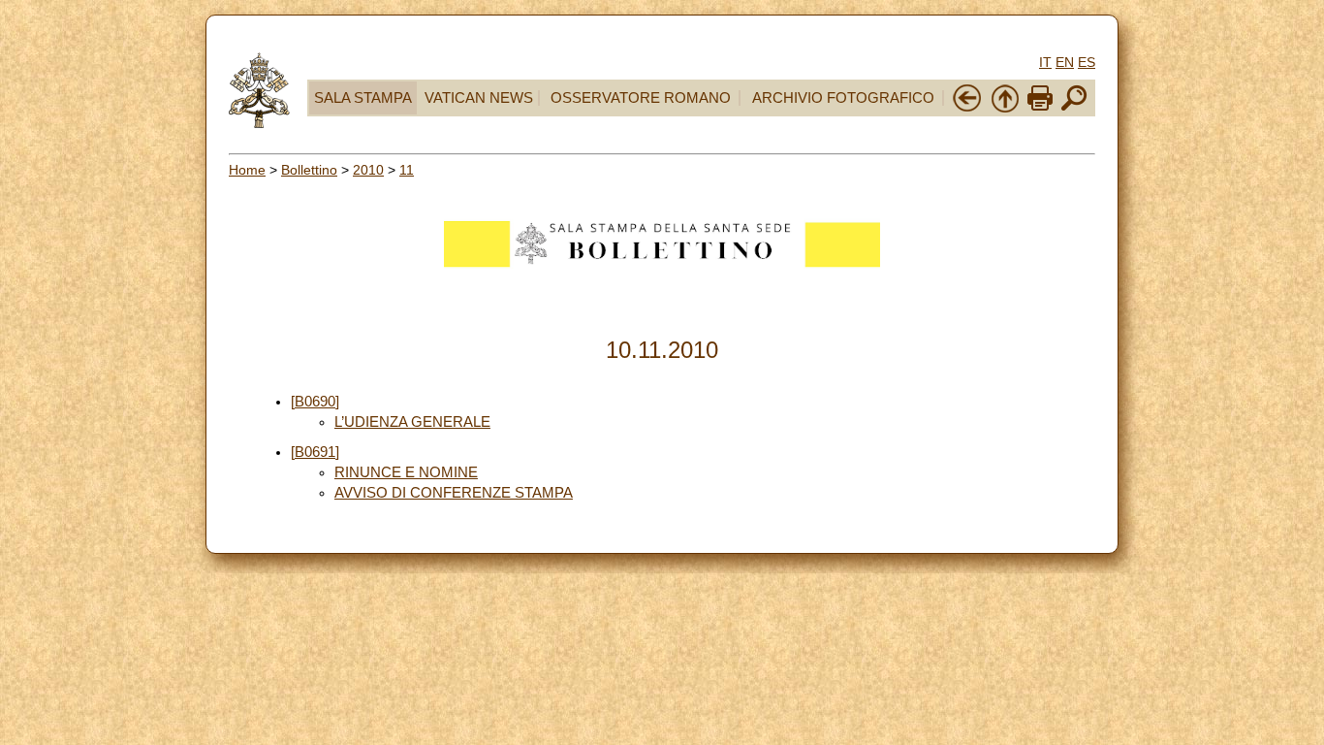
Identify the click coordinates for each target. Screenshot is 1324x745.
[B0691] (315, 452)
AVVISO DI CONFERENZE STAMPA (453, 493)
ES (1086, 62)
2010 (368, 170)
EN (1065, 62)
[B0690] (315, 401)
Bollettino (309, 170)
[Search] (1073, 108)
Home (247, 170)
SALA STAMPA (363, 98)
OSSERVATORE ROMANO (641, 98)
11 (406, 170)
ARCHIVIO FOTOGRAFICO (843, 98)
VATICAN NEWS (479, 98)
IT (1045, 62)
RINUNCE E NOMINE (406, 472)
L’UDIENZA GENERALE (412, 422)
